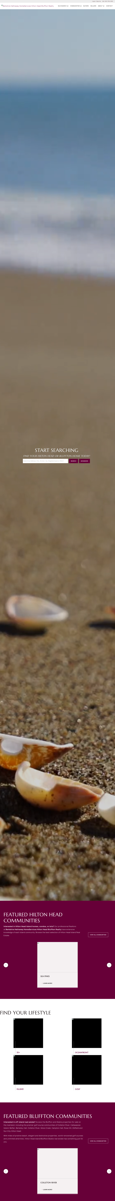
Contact (109, 6)
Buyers (86, 6)
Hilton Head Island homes (26, 926)
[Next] (109, 965)
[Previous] (6, 965)
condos (42, 926)
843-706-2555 (109, 1)
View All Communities (98, 935)
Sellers (93, 6)
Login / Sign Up (96, 1)
